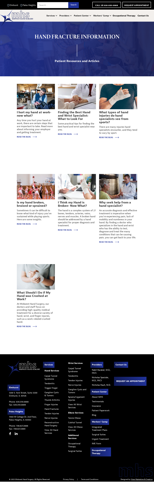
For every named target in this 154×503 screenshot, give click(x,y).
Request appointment (136, 5)
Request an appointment (130, 381)
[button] (52, 16)
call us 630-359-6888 (106, 5)
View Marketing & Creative (141, 479)
